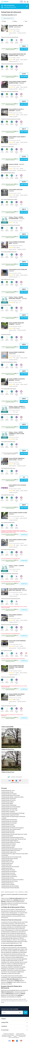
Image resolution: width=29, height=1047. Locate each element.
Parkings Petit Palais (6, 865)
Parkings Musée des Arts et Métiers (10, 886)
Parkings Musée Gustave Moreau (9, 858)
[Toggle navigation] (25, 1)
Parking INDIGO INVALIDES (16, 189)
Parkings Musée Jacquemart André (10, 814)
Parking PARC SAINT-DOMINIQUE (17, 640)
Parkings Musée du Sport (7, 824)
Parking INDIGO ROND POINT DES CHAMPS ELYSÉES (17, 54)
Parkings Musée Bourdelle (7, 831)
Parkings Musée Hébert (7, 803)
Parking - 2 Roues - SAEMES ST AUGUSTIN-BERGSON (17, 407)
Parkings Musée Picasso (7, 882)
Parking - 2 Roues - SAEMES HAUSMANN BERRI (16, 217)
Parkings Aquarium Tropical (8, 845)
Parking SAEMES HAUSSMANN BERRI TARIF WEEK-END (17, 589)
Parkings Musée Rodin (7, 860)
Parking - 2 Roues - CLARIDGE (16, 565)
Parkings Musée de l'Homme (8, 800)
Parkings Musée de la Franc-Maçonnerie (11, 857)
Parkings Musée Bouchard (7, 847)
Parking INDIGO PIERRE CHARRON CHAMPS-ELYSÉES (17, 82)
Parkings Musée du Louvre (8, 790)
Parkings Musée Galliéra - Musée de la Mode (12, 797)
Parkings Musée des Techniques (9, 821)
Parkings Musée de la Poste (8, 826)
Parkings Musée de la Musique (9, 823)
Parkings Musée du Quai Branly (9, 876)
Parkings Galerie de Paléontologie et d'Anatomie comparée (13, 817)
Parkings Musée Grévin (7, 863)
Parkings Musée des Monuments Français (11, 849)
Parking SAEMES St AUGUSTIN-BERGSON (17, 379)
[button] (9, 1033)
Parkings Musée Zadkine (7, 802)
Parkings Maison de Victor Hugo (9, 810)
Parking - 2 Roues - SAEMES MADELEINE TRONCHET (16, 297)
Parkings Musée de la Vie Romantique (10, 806)
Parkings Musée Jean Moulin (8, 798)
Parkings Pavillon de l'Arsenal (8, 874)
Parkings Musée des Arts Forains (9, 881)
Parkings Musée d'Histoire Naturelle (10, 887)
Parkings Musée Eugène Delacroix (9, 840)
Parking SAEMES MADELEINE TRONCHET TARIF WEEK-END (16, 666)
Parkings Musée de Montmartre (9, 819)
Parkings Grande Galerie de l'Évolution (10, 850)
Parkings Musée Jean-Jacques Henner (10, 829)
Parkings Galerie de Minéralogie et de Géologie (12, 813)
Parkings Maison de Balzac (8, 811)
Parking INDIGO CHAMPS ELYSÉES (17, 539)
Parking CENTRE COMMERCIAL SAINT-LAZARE (17, 459)
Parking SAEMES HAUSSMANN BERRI (17, 242)
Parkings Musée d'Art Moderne (8, 871)
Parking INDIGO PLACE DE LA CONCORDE (16, 110)
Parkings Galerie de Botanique (8, 805)
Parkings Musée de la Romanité (9, 808)
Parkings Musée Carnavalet (8, 873)
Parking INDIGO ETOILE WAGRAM (17, 485)
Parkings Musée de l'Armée (8, 870)
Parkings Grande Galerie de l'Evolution (10, 842)
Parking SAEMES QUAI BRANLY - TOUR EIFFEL (17, 694)
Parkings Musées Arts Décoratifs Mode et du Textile (14, 834)
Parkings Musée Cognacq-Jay (8, 852)
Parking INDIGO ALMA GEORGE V (17, 136)
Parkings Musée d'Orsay (7, 792)
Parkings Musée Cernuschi (8, 832)
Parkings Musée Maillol (7, 836)
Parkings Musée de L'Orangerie (9, 793)
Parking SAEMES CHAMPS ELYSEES (18, 512)
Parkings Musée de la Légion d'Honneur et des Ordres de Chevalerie (14, 854)
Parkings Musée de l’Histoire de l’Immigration (12, 827)
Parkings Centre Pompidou (8, 884)
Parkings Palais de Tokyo (7, 861)
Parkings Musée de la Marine (8, 844)
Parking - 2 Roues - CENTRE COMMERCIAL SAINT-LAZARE (16, 433)
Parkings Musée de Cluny (7, 878)
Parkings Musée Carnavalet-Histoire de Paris (12, 837)
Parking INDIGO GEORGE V (15, 614)
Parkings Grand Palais (6, 868)
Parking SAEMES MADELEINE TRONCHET (16, 323)
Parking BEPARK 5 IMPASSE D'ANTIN (16, 26)
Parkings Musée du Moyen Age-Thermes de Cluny (13, 839)
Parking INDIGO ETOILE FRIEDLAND (18, 269)
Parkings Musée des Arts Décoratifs (10, 866)
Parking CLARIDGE (13, 164)
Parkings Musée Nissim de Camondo (10, 795)
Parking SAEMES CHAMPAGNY (17, 352)
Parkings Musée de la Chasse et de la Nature (12, 879)
